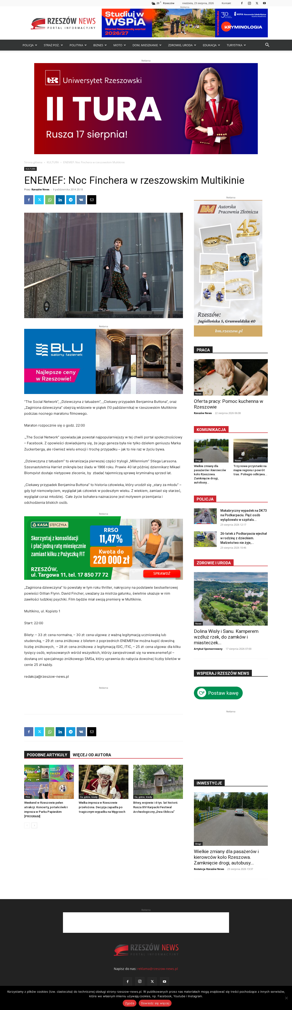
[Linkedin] (60, 199)
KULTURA (53, 162)
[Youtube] (264, 3)
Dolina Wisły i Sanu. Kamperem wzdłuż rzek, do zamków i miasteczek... (226, 637)
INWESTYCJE (209, 783)
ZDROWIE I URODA (214, 562)
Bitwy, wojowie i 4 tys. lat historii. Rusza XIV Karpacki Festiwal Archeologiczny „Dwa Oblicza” (155, 807)
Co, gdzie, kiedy (88, 796)
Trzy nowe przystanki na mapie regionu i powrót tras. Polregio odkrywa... (250, 470)
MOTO (117, 45)
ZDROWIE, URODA (180, 45)
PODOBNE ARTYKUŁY (47, 754)
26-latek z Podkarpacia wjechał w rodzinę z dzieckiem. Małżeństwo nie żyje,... (243, 538)
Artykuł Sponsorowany (208, 648)
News (198, 393)
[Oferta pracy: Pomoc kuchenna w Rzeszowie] (231, 377)
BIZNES (98, 45)
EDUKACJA (209, 45)
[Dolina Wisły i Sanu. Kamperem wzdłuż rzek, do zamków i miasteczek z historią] (231, 599)
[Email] (91, 199)
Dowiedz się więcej (155, 1003)
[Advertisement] (103, 697)
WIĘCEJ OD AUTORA (92, 754)
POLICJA (28, 45)
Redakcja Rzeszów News (209, 869)
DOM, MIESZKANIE (145, 45)
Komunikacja (211, 429)
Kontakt (226, 3)
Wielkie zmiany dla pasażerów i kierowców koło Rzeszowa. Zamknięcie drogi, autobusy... (210, 474)
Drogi (198, 460)
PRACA (203, 350)
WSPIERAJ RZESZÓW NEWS (223, 673)
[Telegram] (70, 199)
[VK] (81, 199)
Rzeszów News (40, 189)
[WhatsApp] (49, 199)
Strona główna (33, 162)
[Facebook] (241, 3)
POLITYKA (76, 45)
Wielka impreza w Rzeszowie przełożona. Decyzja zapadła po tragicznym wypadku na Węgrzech (102, 807)
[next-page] (34, 825)
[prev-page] (27, 825)
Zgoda (129, 1003)
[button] (267, 45)
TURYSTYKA (234, 45)
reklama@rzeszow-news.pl (157, 969)
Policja (205, 499)
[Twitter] (256, 3)
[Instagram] (249, 3)
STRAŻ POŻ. (51, 45)
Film (28, 796)
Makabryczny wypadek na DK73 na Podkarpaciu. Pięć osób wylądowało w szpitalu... (243, 515)
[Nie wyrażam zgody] (286, 998)
